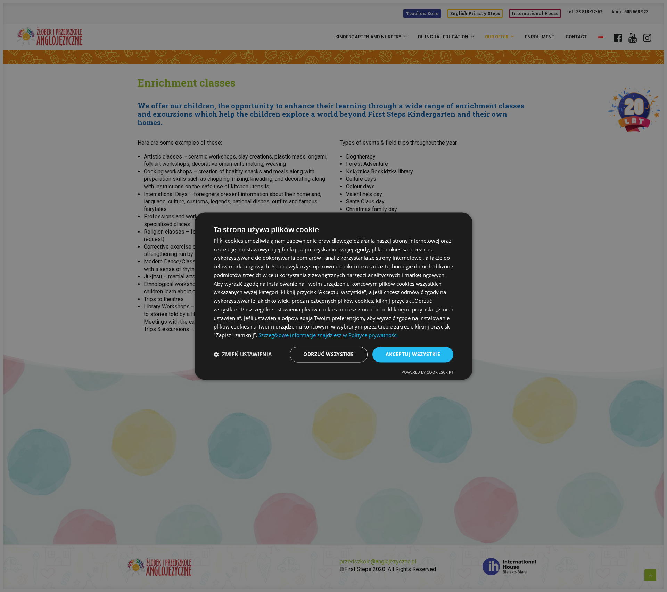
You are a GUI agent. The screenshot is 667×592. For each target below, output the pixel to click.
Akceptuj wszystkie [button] (413, 354)
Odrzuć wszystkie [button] (328, 354)
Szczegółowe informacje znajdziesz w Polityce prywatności (328, 335)
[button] (243, 354)
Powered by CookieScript (427, 372)
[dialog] (333, 296)
